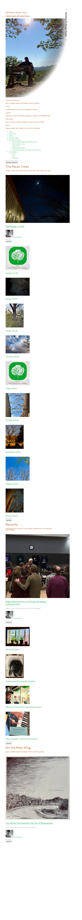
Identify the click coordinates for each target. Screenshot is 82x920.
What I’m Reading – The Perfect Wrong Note (21, 739)
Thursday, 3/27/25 (12, 420)
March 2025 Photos (13, 649)
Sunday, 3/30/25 (12, 331)
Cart (13, 156)
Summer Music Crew (18, 144)
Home (11, 131)
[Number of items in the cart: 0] (66, 39)
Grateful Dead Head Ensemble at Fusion (24, 141)
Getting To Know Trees (66, 24)
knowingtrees (17, 237)
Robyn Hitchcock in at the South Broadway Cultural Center (26, 602)
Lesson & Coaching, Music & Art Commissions (26, 150)
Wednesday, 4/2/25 (15, 226)
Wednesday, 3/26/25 (13, 452)
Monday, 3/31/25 (12, 299)
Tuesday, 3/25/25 (12, 484)
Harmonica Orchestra (18, 148)
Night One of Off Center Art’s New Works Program (23, 707)
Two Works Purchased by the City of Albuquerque (29, 823)
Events (11, 135)
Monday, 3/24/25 (12, 516)
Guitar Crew (15, 146)
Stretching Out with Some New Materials (20, 681)
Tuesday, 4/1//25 (12, 273)
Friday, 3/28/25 (11, 388)
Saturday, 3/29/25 (12, 356)
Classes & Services (15, 139)
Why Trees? (12, 133)
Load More (8, 241)
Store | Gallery (13, 152)
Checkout (15, 158)
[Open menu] (66, 10)
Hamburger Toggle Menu (12, 162)
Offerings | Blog (13, 137)
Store (14, 154)
